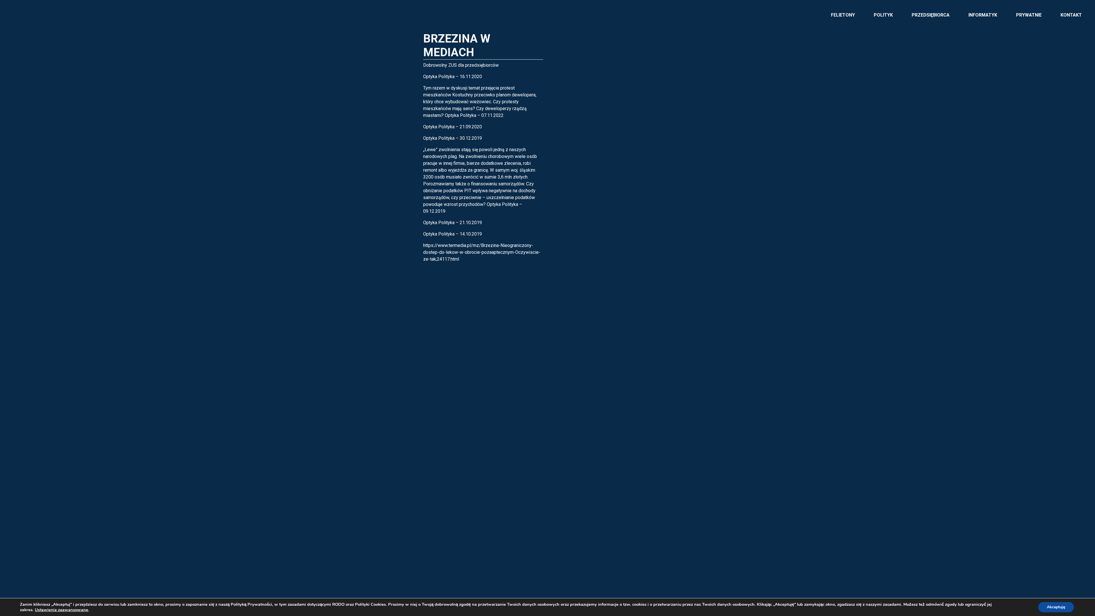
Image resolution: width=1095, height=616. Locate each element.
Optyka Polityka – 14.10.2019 (452, 234)
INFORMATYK (982, 15)
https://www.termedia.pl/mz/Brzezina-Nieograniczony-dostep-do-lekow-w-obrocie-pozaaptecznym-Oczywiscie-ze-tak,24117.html (481, 252)
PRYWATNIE (1029, 15)
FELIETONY (843, 15)
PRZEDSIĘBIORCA (931, 15)
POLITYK (883, 15)
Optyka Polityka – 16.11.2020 (452, 76)
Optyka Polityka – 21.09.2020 (452, 126)
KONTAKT (1071, 15)
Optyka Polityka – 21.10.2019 (452, 222)
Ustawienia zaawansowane (61, 609)
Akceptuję (1056, 607)
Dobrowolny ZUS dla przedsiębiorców (461, 65)
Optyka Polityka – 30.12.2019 (452, 138)
